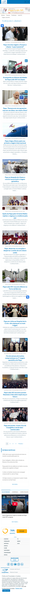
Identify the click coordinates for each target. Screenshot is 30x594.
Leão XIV (20, 15)
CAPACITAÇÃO (24, 492)
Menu (25, 2)
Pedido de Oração (14, 572)
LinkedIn (22, 564)
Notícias (3, 15)
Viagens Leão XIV (6, 17)
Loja (18, 543)
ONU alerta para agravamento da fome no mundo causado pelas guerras (14, 455)
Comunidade (7, 552)
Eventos (6, 538)
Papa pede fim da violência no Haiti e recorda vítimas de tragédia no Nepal (15, 467)
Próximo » (20, 443)
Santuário (7, 550)
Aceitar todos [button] (6, 590)
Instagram (18, 564)
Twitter (12, 564)
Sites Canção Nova (28, 2)
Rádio (18, 541)
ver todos (15, 522)
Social (5, 554)
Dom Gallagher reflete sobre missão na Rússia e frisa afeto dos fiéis (13, 461)
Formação (7, 541)
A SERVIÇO (15, 492)
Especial (8, 15)
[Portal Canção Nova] (4, 2)
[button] (2, 25)
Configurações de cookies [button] (8, 588)
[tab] (5, 492)
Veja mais (15, 484)
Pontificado (13, 15)
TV (17, 538)
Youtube (15, 564)
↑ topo (15, 537)
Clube (5, 548)
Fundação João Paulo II (15, 569)
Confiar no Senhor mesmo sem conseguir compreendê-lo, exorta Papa (13, 473)
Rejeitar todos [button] (18, 588)
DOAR (14, 559)
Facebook (8, 564)
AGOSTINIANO (6, 492)
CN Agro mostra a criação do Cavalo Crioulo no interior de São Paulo (14, 479)
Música (6, 545)
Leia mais (23, 586)
